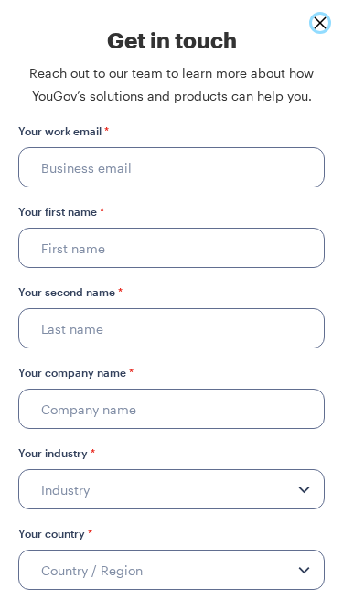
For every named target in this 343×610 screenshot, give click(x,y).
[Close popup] (320, 23)
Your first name (61, 211)
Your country (55, 533)
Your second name (70, 291)
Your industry (56, 452)
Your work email (63, 130)
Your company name (76, 372)
